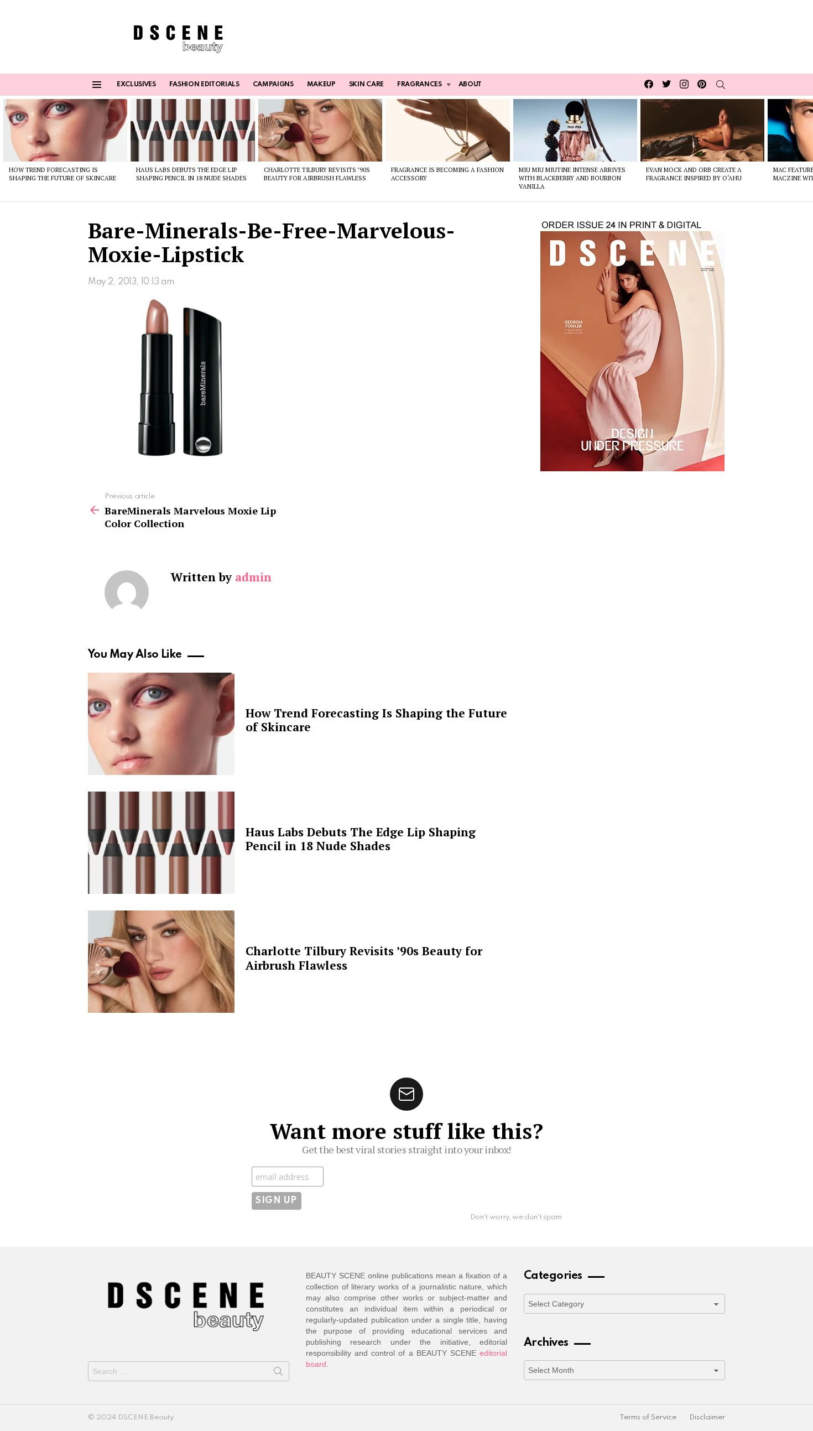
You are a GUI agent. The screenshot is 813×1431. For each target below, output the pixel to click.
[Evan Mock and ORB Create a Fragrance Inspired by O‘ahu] (702, 130)
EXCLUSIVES (136, 84)
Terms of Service (647, 1417)
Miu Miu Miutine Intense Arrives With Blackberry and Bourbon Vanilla (572, 178)
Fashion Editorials (204, 84)
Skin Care (366, 84)
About (470, 84)
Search (278, 1373)
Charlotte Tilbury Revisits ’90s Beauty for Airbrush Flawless (317, 174)
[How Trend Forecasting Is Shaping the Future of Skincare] (65, 130)
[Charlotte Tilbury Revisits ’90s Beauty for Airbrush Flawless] (320, 130)
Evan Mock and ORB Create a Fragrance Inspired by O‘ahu (694, 174)
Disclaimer (707, 1417)
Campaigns (273, 84)
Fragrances (419, 84)
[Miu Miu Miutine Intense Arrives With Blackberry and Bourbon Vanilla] (575, 130)
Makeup (321, 84)
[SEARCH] (720, 84)
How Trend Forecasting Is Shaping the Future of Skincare (62, 174)
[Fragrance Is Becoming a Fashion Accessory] (447, 130)
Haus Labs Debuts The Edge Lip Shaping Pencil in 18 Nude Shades (191, 174)
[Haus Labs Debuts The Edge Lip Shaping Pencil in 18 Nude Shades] (192, 130)
